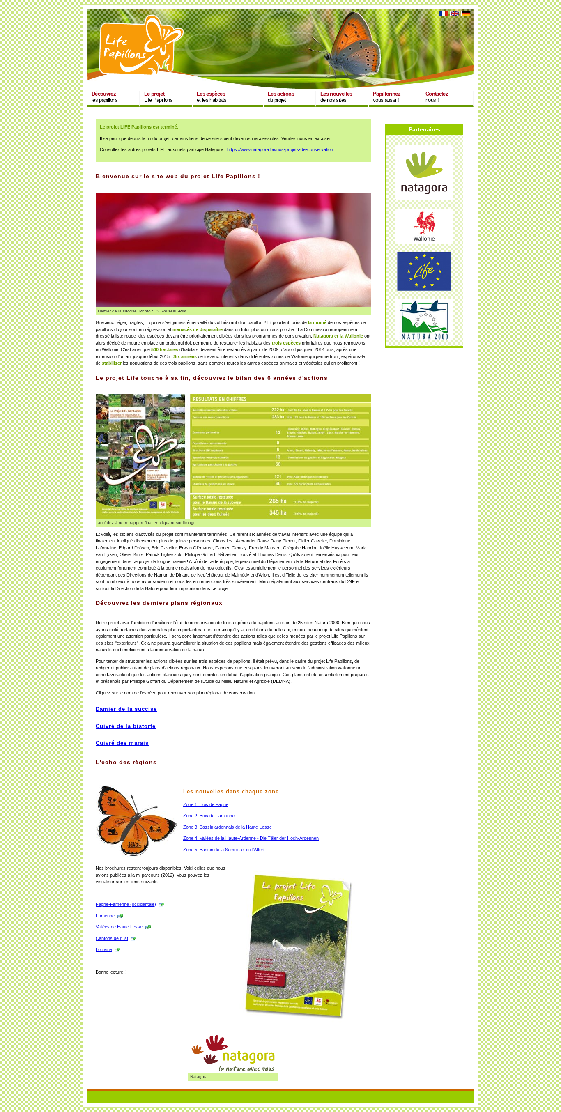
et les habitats (211, 97)
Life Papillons (158, 97)
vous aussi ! (386, 97)
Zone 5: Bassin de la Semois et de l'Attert (223, 849)
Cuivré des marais (122, 743)
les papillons (105, 97)
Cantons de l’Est (112, 938)
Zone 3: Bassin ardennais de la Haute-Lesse (227, 827)
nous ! (436, 97)
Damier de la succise (126, 709)
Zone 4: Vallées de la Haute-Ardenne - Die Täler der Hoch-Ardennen (251, 838)
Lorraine (104, 949)
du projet (281, 97)
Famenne (105, 915)
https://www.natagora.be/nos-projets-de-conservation (280, 149)
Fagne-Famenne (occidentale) (126, 904)
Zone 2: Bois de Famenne (209, 815)
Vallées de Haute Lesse (119, 926)
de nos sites (336, 97)
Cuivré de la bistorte (126, 726)
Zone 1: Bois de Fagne (205, 804)
